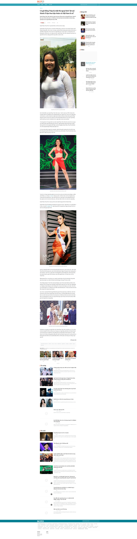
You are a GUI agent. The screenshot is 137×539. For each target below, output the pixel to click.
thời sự (56, 527)
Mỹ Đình (87, 526)
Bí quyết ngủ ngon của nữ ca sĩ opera (61, 432)
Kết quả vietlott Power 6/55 (68, 526)
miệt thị (50, 343)
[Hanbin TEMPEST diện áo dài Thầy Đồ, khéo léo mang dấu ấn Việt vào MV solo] (46, 457)
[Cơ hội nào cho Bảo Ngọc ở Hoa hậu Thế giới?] (58, 354)
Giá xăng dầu (90, 527)
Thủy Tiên (42, 345)
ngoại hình (63, 343)
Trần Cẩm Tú (75, 527)
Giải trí (41, 8)
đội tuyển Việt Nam (40, 526)
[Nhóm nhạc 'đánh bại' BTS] (46, 413)
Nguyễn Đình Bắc (52, 528)
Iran (44, 526)
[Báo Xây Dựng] (87, 72)
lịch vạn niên (52, 527)
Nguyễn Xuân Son (61, 526)
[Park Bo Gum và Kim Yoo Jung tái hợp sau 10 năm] (46, 403)
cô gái (73, 343)
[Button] (99, 5)
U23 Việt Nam (40, 528)
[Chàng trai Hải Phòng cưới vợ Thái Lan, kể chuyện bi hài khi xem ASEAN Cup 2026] (83, 16)
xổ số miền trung (67, 527)
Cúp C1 (84, 526)
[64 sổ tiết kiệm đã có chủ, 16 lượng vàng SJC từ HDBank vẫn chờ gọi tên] (46, 424)
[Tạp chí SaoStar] (41, 361)
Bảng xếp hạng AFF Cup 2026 (68, 528)
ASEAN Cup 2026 (95, 527)
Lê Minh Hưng (80, 527)
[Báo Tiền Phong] (66, 361)
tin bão (47, 526)
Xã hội (48, 527)
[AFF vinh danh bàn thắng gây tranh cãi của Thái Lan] (83, 30)
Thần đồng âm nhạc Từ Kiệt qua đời (61, 443)
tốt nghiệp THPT (49, 206)
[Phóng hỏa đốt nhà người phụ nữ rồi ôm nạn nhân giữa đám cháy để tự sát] (83, 44)
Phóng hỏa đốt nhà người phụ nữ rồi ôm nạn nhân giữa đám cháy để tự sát (90, 43)
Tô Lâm (72, 527)
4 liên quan (90, 72)
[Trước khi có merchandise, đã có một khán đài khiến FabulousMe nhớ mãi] (46, 469)
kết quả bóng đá (85, 527)
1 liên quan (59, 411)
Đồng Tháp (59, 343)
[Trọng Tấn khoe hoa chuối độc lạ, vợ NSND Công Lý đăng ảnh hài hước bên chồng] (46, 491)
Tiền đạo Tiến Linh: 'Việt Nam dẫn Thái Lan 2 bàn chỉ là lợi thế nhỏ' (91, 36)
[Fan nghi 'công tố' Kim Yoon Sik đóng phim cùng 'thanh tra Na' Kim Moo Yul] (46, 392)
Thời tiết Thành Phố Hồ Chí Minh (53, 526)
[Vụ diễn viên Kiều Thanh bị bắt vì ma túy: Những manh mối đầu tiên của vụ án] (83, 76)
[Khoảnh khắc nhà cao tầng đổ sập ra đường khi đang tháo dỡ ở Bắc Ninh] (83, 90)
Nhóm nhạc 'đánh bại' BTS (59, 409)
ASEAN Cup (61, 528)
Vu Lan (82, 526)
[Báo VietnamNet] (54, 490)
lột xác (56, 343)
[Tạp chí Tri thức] (53, 361)
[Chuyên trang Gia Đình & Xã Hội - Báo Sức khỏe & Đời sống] (42, 22)
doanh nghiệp (57, 528)
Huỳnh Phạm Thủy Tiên (44, 343)
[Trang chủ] (40, 1)
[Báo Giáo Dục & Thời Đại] (86, 31)
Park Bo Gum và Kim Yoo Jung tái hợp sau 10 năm (64, 399)
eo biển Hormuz (75, 528)
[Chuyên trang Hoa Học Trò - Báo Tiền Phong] (54, 391)
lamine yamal (96, 526)
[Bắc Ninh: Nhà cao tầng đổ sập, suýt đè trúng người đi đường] (83, 23)
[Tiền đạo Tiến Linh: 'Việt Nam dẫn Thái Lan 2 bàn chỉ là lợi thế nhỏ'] (83, 37)
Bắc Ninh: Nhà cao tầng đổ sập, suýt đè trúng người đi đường (91, 23)
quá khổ (70, 343)
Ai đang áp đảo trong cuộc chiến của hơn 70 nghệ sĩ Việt (65, 367)
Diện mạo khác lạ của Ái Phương (60, 509)
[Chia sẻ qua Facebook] (40, 340)
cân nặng (67, 343)
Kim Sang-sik (62, 527)
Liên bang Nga (91, 526)
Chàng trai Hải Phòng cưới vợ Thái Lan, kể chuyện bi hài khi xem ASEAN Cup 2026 (91, 16)
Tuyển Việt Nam (75, 526)
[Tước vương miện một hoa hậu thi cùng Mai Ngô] (45, 354)
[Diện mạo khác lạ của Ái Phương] (46, 513)
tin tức (79, 526)
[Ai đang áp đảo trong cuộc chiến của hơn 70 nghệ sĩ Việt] (46, 371)
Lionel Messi (45, 527)
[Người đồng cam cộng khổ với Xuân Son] (70, 354)
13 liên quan (53, 22)
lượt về (59, 527)
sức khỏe (51, 195)
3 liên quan (58, 456)
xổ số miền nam (40, 527)
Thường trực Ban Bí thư (46, 528)
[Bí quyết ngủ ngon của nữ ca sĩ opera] (46, 436)
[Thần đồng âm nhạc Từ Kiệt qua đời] (46, 447)
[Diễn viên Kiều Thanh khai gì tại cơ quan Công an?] (83, 64)
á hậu (53, 343)
